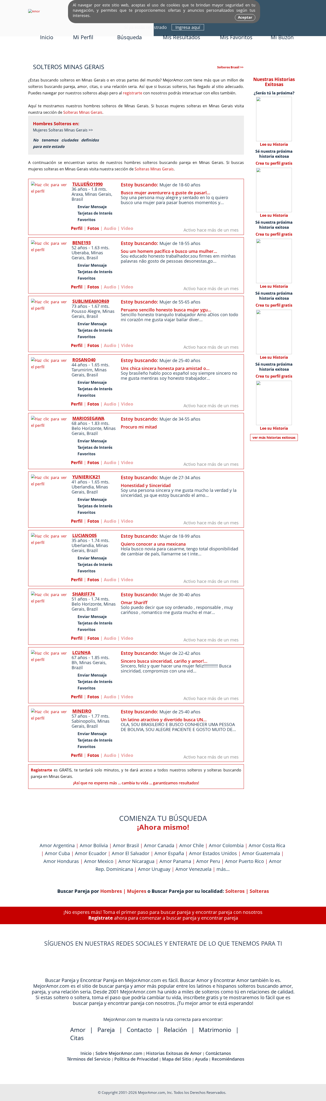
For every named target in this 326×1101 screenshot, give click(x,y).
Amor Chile (191, 845)
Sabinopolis (83, 721)
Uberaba (80, 252)
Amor (77, 1029)
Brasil (77, 199)
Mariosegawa (88, 418)
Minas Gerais (98, 194)
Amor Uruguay (154, 869)
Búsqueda (129, 37)
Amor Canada (159, 845)
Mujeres (136, 891)
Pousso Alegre (86, 311)
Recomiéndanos (228, 1059)
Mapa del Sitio (176, 1059)
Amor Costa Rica (267, 845)
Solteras (259, 891)
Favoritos (86, 219)
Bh (74, 662)
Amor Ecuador (91, 853)
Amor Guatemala (261, 853)
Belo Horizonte (86, 428)
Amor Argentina (57, 845)
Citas (77, 1038)
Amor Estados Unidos (213, 853)
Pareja (106, 1029)
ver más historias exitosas (273, 437)
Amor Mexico (98, 861)
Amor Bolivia (94, 845)
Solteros (235, 891)
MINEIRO (81, 711)
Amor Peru (208, 861)
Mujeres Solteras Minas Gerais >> (63, 130)
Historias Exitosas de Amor (174, 1053)
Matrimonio (215, 1029)
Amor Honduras (61, 861)
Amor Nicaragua (136, 861)
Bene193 (81, 242)
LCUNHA (81, 652)
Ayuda (201, 1059)
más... (223, 869)
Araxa (77, 194)
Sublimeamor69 (90, 301)
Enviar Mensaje (92, 206)
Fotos (93, 228)
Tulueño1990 (87, 184)
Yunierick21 (86, 477)
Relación (175, 1029)
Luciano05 (84, 535)
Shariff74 (83, 594)
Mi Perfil (83, 37)
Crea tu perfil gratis (274, 163)
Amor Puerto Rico (244, 861)
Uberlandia (83, 487)
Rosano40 (83, 360)
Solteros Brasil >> (230, 67)
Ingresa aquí (187, 27)
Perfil (77, 228)
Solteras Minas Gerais (82, 112)
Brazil (92, 433)
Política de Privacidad (136, 1059)
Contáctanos (218, 1053)
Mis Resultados (181, 37)
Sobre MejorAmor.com (118, 1053)
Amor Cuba (57, 853)
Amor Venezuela (193, 869)
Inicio (46, 37)
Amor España (169, 853)
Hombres (111, 891)
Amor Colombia (226, 845)
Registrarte (41, 770)
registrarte (132, 93)
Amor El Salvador (130, 853)
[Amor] (34, 11)
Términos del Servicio (88, 1059)
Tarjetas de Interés (95, 213)
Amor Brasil (126, 845)
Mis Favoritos (236, 37)
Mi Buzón (282, 37)
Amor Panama (175, 861)
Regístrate (100, 918)
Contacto (139, 1029)
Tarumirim (82, 370)
